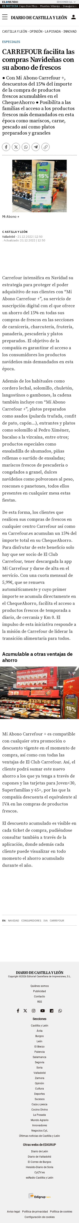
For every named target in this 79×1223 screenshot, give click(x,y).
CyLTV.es (39, 1172)
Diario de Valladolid (39, 1156)
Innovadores (39, 1125)
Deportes (39, 1093)
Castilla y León (14, 31)
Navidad (13, 920)
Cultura (39, 1088)
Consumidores (31, 920)
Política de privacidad (35, 1211)
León (39, 1041)
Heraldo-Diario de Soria (39, 1167)
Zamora (39, 1078)
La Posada (53, 31)
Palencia (39, 1051)
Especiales (11, 42)
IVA (45, 920)
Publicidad (39, 991)
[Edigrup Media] (39, 1196)
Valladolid (40, 1072)
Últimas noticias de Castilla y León (39, 1135)
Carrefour (57, 920)
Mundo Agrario (39, 1120)
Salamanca (39, 1057)
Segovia (39, 1062)
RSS (39, 1001)
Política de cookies (61, 1211)
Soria (39, 1067)
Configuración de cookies (40, 1217)
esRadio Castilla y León (39, 1177)
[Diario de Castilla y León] (39, 17)
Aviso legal (13, 1211)
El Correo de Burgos (39, 1161)
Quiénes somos (40, 986)
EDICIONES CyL (64, 2)
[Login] (73, 17)
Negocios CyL (39, 1130)
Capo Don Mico (28, 6)
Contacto (39, 996)
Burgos (39, 1036)
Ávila (40, 1030)
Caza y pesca (39, 1104)
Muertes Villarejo (50, 6)
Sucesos (40, 1099)
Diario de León (39, 1151)
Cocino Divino (39, 1109)
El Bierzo (39, 1046)
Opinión (36, 31)
